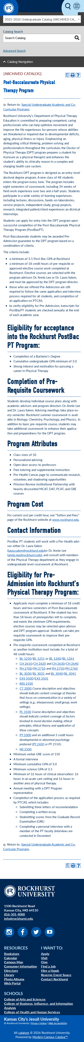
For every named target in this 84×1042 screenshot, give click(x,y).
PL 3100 (25, 712)
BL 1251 (39, 658)
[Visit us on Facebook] (23, 935)
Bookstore (11, 953)
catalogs (23, 1032)
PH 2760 (71, 668)
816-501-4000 (14, 914)
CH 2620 (39, 663)
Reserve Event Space (56, 974)
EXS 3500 (26, 678)
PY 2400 (38, 744)
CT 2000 (26, 688)
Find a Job (48, 966)
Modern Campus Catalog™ (50, 1037)
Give (44, 962)
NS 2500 (26, 749)
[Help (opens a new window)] (78, 75)
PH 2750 (58, 668)
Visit (44, 958)
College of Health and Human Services (32, 1012)
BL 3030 (25, 673)
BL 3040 (57, 673)
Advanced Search (14, 50)
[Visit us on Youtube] (49, 935)
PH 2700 (26, 668)
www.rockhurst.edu (65, 519)
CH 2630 (58, 663)
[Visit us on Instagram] (9, 935)
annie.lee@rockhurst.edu (24, 555)
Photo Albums (14, 979)
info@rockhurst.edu (18, 918)
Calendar (10, 958)
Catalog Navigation (20, 61)
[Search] (77, 38)
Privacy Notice (38, 1023)
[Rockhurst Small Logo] (9, 15)
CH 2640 (72, 663)
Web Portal (12, 983)
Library (9, 974)
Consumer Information (20, 966)
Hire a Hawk (50, 970)
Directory (11, 970)
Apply (45, 953)
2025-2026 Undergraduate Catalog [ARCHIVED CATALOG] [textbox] (43, 19)
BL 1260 (55, 658)
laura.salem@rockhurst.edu (26, 550)
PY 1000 (25, 735)
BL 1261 (68, 658)
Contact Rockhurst (54, 979)
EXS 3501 (41, 678)
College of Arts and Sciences (24, 999)
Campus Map (13, 962)
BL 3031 (39, 673)
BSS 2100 (26, 683)
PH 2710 (39, 668)
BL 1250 (25, 658)
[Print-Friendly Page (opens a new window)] (73, 75)
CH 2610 (26, 663)
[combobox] (42, 19)
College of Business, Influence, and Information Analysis (38, 1005)
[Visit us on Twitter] (36, 935)
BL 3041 (70, 673)
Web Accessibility (57, 1023)
